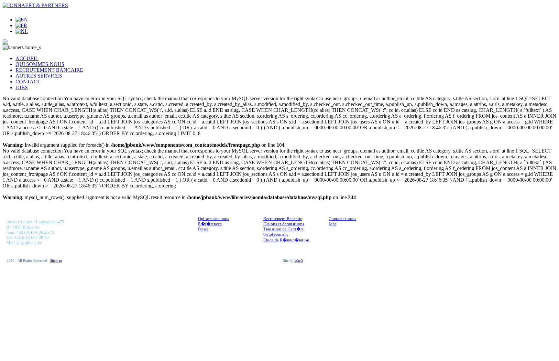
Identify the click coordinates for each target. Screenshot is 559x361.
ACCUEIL (27, 58)
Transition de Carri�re (283, 229)
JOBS (22, 87)
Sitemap (56, 260)
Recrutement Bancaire (282, 218)
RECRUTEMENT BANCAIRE (49, 70)
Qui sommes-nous (213, 218)
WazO (298, 260)
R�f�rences (210, 223)
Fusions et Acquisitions (283, 223)
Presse (203, 229)
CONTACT (28, 81)
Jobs (332, 223)
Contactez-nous (342, 218)
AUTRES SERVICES (39, 76)
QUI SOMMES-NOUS (40, 64)
